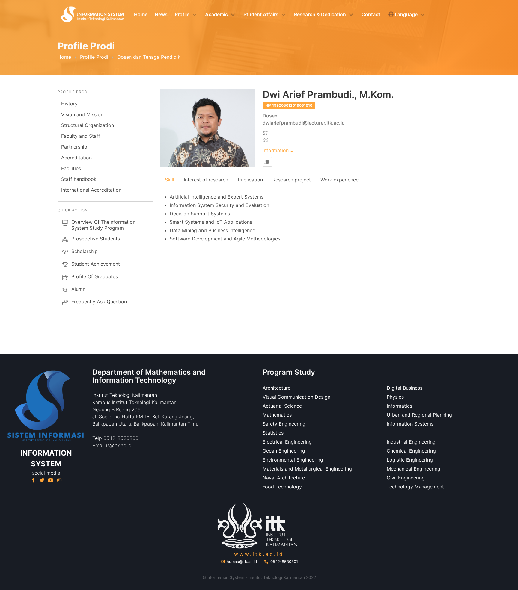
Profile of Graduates (94, 276)
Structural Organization (87, 125)
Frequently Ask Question (99, 302)
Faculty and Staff (80, 136)
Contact (371, 14)
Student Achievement (95, 264)
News (161, 14)
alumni (79, 289)
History (69, 104)
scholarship (84, 251)
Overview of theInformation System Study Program (103, 225)
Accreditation (76, 158)
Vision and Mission (82, 114)
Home (140, 14)
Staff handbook (79, 179)
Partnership (74, 147)
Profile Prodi (94, 57)
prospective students (95, 239)
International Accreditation (91, 190)
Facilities (71, 168)
